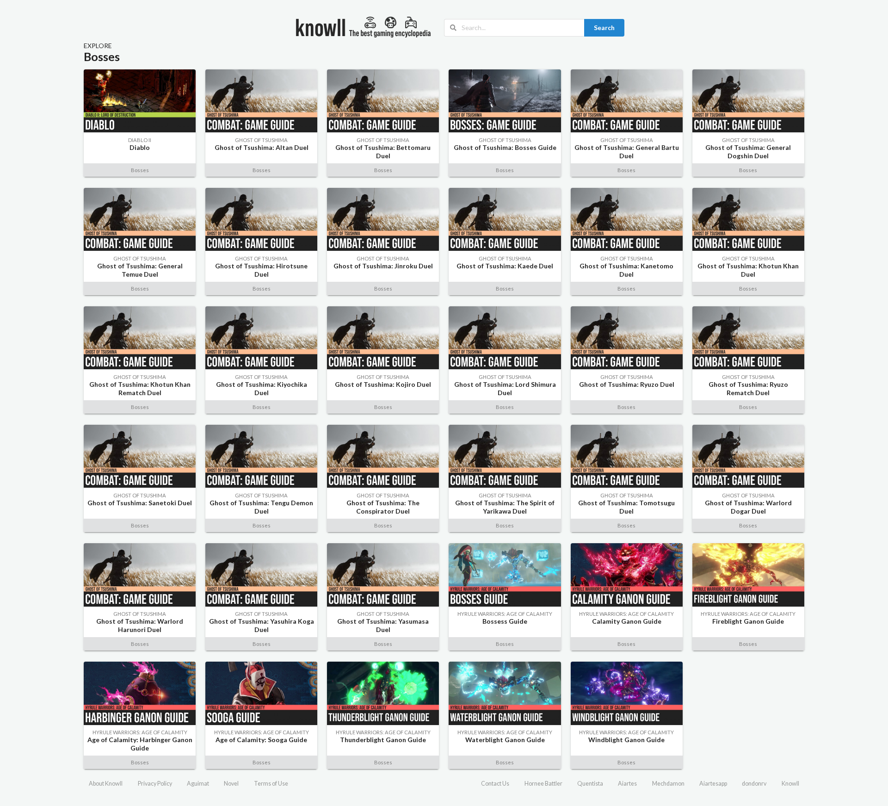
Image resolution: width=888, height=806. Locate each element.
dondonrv (754, 783)
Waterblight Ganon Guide (505, 740)
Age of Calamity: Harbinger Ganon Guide (139, 744)
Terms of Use (271, 783)
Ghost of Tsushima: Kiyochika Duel (261, 388)
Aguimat (198, 783)
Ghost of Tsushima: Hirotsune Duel (261, 270)
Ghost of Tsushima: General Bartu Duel (626, 151)
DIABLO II (139, 140)
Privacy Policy (155, 783)
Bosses (140, 170)
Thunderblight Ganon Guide (383, 740)
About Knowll (106, 783)
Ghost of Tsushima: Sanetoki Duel (139, 503)
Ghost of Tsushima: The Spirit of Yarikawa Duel (505, 507)
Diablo (140, 147)
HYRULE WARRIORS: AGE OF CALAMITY (504, 614)
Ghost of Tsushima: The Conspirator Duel (382, 507)
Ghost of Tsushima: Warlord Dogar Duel (748, 507)
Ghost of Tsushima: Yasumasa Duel (383, 625)
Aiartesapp (713, 783)
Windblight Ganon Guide (626, 740)
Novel (231, 783)
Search (604, 27)
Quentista (590, 783)
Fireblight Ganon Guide (748, 621)
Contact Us (495, 783)
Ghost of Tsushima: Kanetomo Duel (626, 270)
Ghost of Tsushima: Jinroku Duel (383, 266)
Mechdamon (668, 783)
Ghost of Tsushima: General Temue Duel (140, 270)
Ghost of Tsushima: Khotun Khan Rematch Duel (140, 388)
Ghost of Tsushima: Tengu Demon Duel (261, 507)
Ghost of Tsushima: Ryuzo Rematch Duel (748, 388)
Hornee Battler (543, 783)
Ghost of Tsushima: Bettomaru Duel (383, 151)
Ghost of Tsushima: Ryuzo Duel (626, 384)
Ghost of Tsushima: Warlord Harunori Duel (139, 625)
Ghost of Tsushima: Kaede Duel (504, 266)
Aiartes (627, 783)
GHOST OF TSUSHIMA (261, 140)
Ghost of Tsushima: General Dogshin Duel (748, 151)
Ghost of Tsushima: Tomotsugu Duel (626, 507)
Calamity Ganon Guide (626, 621)
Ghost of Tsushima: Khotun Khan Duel (748, 270)
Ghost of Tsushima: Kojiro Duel (383, 384)
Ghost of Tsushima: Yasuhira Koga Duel (261, 625)
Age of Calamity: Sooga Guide (261, 740)
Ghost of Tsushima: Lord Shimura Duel (505, 388)
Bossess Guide (504, 621)
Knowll (790, 783)
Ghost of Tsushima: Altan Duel (261, 147)
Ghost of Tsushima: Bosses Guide (505, 147)
